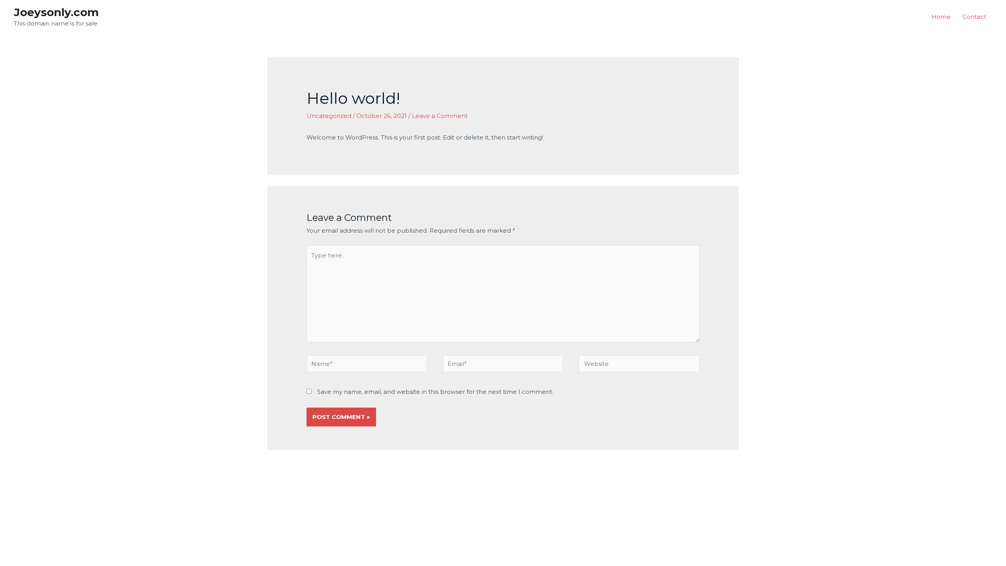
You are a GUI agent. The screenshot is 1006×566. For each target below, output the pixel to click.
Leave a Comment (440, 115)
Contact (974, 16)
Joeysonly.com (56, 12)
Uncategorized (329, 115)
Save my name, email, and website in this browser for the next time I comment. (435, 391)
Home (941, 16)
